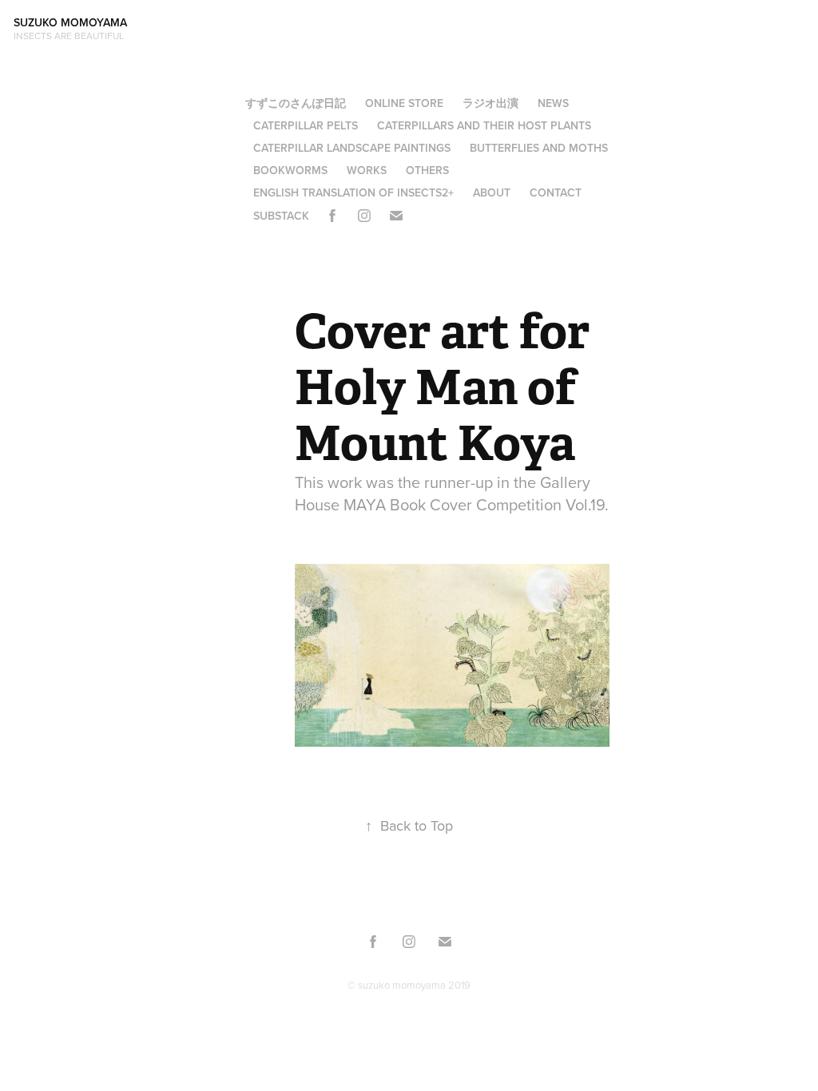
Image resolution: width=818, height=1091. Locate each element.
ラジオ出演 (490, 103)
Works (367, 170)
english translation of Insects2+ (353, 192)
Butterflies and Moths (539, 148)
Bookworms (290, 170)
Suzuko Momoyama (73, 22)
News (553, 103)
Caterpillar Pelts (305, 125)
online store (404, 103)
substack (281, 216)
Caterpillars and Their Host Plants (484, 125)
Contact (556, 192)
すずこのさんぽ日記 (295, 103)
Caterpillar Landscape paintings (352, 148)
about (491, 192)
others (427, 170)
